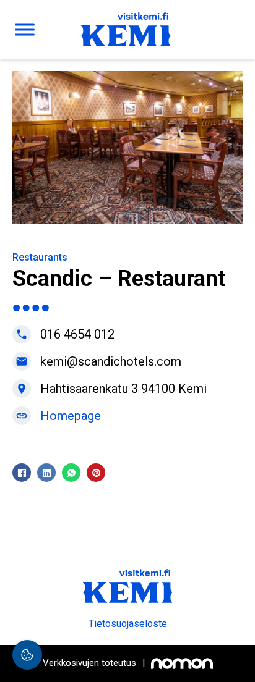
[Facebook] (21, 472)
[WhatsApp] (71, 472)
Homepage (70, 415)
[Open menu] (24, 29)
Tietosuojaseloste (128, 623)
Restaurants (39, 257)
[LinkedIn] (46, 472)
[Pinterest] (96, 472)
